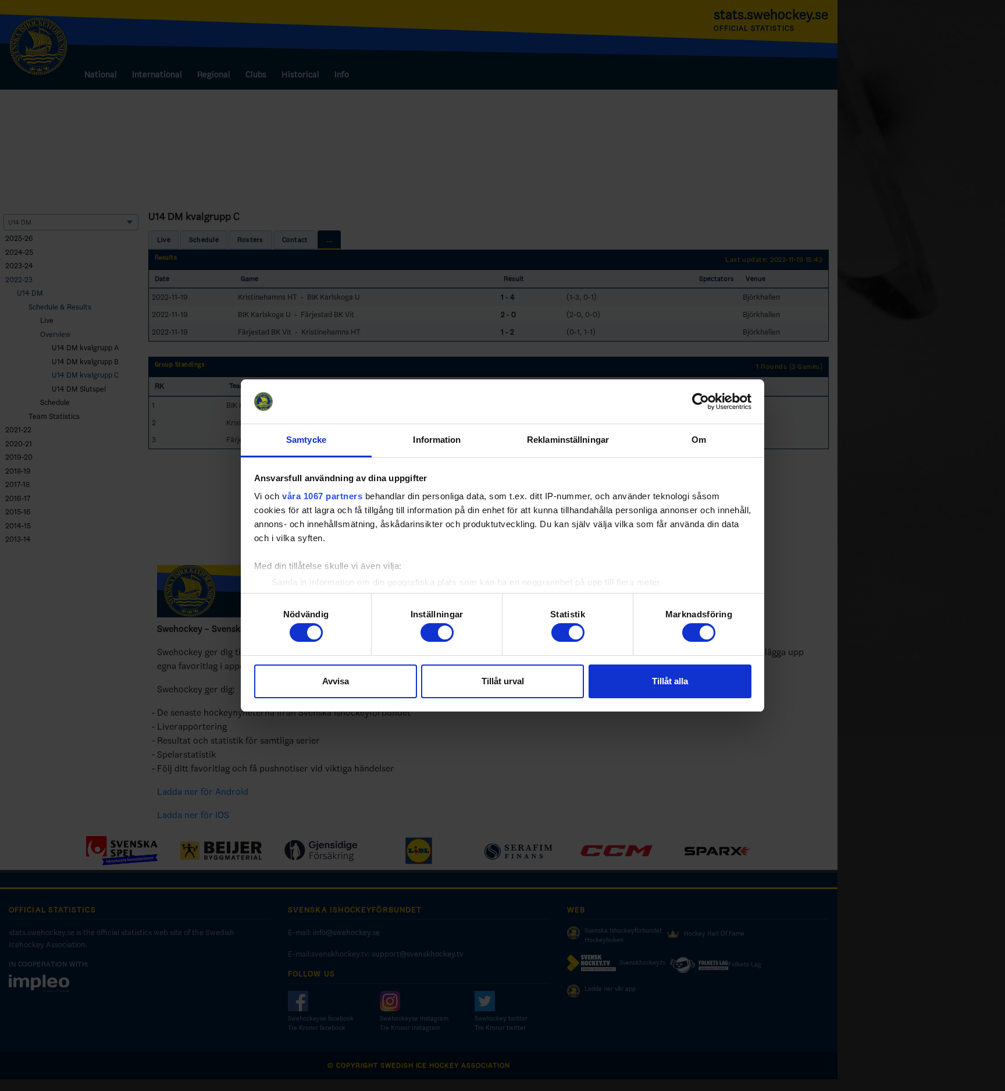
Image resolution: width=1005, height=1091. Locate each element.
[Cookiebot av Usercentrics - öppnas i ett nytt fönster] (700, 401)
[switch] (437, 632)
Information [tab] (437, 440)
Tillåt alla (670, 681)
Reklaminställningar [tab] (568, 440)
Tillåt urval (503, 681)
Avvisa (335, 681)
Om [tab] (699, 440)
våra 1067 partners (322, 496)
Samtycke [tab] (306, 440)
